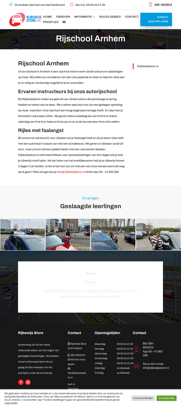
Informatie (83, 17)
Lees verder (11, 403)
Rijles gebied (110, 17)
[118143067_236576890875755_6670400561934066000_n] (68, 249)
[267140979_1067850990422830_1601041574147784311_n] (158, 249)
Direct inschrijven (158, 19)
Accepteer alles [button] (166, 398)
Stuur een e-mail (153, 363)
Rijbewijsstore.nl (148, 66)
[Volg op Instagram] (28, 382)
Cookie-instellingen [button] (143, 398)
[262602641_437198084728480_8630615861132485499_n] (22, 249)
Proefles (51, 22)
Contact (132, 17)
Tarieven (63, 17)
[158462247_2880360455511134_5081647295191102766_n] (113, 249)
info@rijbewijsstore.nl (71, 171)
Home (47, 17)
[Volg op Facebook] (21, 382)
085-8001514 (163, 5)
